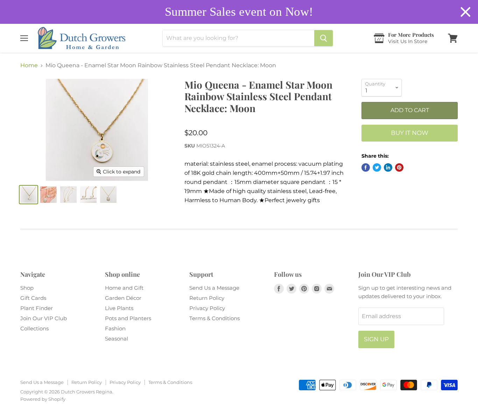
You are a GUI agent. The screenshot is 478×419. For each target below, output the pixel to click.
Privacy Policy (207, 308)
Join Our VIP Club (43, 318)
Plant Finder (36, 308)
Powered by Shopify (42, 399)
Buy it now (409, 132)
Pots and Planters (128, 318)
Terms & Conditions (214, 318)
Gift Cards (33, 298)
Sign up (376, 339)
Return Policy (206, 298)
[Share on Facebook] (365, 167)
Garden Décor (123, 298)
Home (29, 65)
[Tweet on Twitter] (377, 167)
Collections (34, 328)
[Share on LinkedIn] (388, 167)
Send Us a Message (214, 287)
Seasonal (116, 338)
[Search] (323, 38)
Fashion (115, 328)
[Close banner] (465, 12)
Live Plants (119, 308)
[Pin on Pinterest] (399, 167)
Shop (27, 287)
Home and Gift (124, 287)
